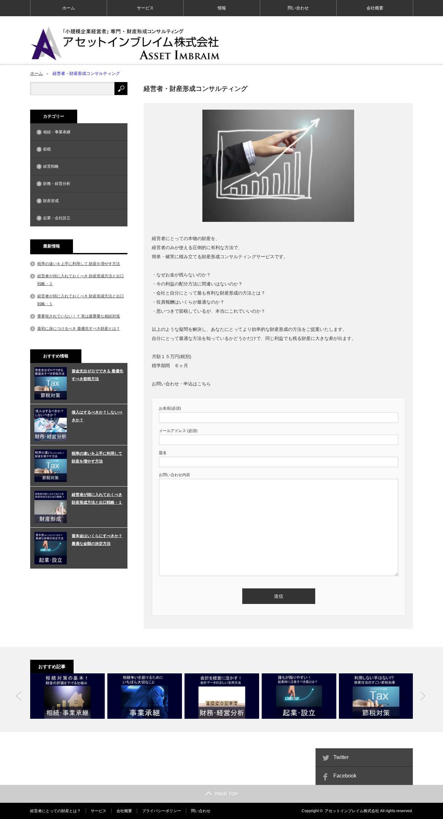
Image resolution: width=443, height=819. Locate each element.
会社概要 (374, 8)
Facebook (344, 775)
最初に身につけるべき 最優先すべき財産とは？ (78, 328)
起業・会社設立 (56, 218)
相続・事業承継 (56, 132)
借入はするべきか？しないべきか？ (97, 416)
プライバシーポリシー (161, 811)
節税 (47, 149)
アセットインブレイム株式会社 (352, 811)
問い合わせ (298, 8)
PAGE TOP (226, 793)
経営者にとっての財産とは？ (55, 811)
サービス (145, 8)
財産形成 (51, 201)
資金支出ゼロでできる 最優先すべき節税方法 (97, 375)
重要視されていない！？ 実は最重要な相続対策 (78, 316)
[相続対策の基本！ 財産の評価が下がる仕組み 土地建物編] (67, 696)
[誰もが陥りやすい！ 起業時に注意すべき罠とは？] (299, 696)
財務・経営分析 (56, 183)
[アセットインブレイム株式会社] (127, 42)
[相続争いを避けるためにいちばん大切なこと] (144, 696)
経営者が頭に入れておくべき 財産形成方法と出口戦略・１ (97, 498)
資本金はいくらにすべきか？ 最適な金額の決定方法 (97, 540)
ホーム (68, 8)
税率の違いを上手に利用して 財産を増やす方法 (78, 263)
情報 (222, 8)
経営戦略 (51, 166)
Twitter (341, 757)
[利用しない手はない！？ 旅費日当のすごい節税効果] (376, 696)
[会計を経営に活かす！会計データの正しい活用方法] (222, 696)
